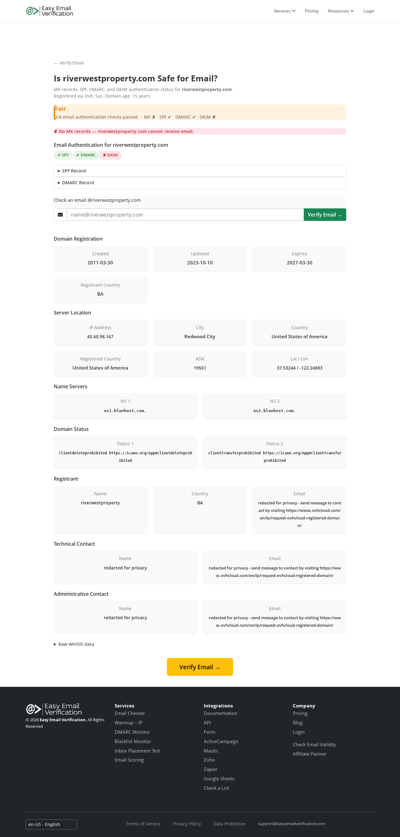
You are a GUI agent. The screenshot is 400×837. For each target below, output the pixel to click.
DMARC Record (78, 183)
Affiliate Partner (310, 754)
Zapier (211, 769)
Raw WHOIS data (76, 644)
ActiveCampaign (221, 741)
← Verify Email (69, 63)
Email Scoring (129, 760)
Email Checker (130, 713)
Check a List (216, 788)
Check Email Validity (314, 744)
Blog (297, 722)
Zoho (209, 760)
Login (368, 10)
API (207, 722)
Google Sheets (219, 778)
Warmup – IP (128, 722)
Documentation (220, 713)
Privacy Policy (187, 824)
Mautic (211, 751)
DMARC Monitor (132, 732)
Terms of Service (143, 824)
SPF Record (74, 171)
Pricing (311, 10)
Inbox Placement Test (137, 751)
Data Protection (229, 824)
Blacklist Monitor (133, 741)
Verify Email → (325, 214)
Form (209, 732)
